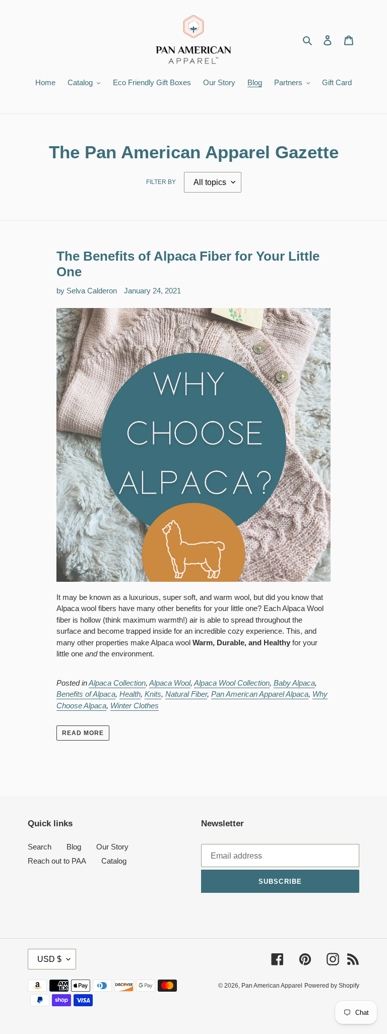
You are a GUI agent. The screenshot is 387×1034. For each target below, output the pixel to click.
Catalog (113, 861)
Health (130, 694)
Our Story (112, 846)
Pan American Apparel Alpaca (259, 694)
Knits (153, 694)
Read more (83, 733)
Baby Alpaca (294, 683)
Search (39, 846)
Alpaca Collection (117, 683)
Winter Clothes (134, 705)
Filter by (161, 182)
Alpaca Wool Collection (232, 683)
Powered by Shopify (331, 985)
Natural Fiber (186, 694)
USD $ (49, 959)
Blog (74, 846)
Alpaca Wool (169, 683)
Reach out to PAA (57, 861)
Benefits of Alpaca (85, 694)
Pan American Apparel (271, 985)
